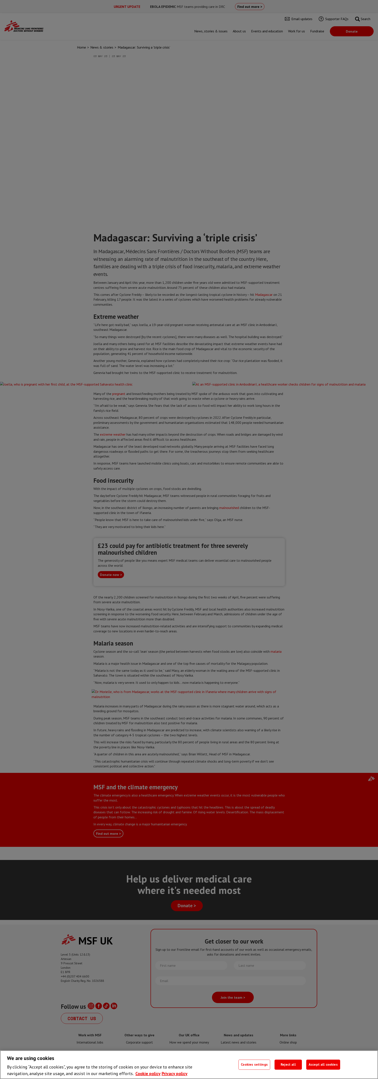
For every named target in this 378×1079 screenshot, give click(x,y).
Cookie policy (148, 1073)
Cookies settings (254, 1064)
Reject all (288, 1064)
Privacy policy (174, 1073)
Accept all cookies (323, 1064)
